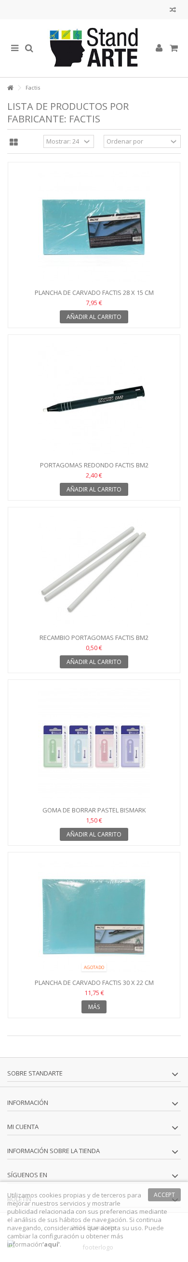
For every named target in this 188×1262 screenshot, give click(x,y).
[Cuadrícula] (14, 142)
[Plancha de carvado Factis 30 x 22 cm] (94, 916)
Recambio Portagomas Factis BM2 (94, 637)
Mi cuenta (23, 1126)
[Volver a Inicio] (10, 88)
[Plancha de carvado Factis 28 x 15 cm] (94, 226)
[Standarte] (94, 48)
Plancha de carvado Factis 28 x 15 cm (94, 292)
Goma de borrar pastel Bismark (94, 810)
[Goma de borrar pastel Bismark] (94, 744)
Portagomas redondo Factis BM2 (94, 465)
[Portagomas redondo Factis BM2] (94, 399)
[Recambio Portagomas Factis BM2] (94, 571)
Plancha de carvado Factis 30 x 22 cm (94, 982)
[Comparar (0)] (173, 10)
